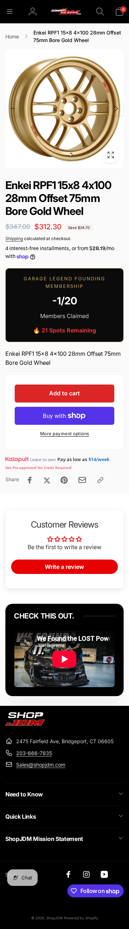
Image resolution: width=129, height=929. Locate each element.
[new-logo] (25, 723)
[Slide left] (12, 108)
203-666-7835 (34, 753)
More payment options (64, 433)
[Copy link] (100, 480)
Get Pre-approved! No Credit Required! (38, 467)
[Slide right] (116, 108)
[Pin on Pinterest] (64, 480)
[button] (10, 11)
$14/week (99, 459)
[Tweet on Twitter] (47, 480)
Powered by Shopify (81, 918)
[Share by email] (82, 479)
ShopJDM (54, 918)
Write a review (64, 566)
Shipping (14, 238)
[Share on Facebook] (29, 480)
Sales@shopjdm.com (40, 765)
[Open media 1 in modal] (64, 108)
